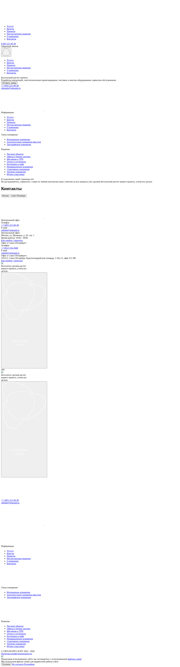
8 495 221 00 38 (8, 44)
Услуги (10, 26)
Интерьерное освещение (18, 139)
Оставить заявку (9, 83)
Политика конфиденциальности (16, 653)
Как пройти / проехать (12, 240)
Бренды (10, 29)
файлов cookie (75, 659)
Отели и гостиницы (16, 161)
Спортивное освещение (18, 169)
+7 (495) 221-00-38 (10, 85)
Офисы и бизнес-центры (18, 156)
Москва (5, 196)
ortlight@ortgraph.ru (10, 230)
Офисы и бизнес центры (18, 628)
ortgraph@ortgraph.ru (11, 88)
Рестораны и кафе (15, 164)
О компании (13, 36)
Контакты (11, 39)
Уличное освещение (16, 172)
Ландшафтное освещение (19, 144)
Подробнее (29, 664)
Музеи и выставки (15, 174)
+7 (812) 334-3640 (9, 248)
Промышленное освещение (20, 167)
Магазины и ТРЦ (15, 159)
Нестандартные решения (19, 34)
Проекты (11, 31)
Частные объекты (15, 154)
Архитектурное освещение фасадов (24, 142)
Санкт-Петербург (18, 196)
